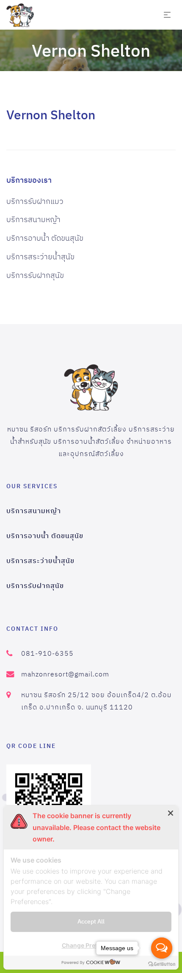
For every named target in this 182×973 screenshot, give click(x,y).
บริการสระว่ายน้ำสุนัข (40, 256)
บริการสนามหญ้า (33, 219)
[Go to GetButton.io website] (161, 964)
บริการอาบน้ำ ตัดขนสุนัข (44, 238)
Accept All (91, 921)
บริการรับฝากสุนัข (35, 275)
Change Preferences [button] (91, 945)
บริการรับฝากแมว (34, 201)
